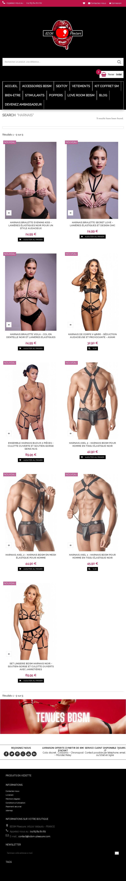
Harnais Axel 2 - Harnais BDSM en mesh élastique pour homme (31, 556)
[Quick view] (8, 212)
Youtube (28, 753)
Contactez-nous (12, 791)
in (34, 753)
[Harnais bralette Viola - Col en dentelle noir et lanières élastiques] (31, 292)
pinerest (17, 753)
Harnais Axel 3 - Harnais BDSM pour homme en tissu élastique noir (92, 444)
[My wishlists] (84, 3)
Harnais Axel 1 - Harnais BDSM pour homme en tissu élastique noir (92, 556)
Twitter (11, 753)
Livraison (9, 795)
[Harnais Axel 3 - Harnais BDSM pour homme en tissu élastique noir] (92, 400)
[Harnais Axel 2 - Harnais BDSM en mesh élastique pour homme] (31, 512)
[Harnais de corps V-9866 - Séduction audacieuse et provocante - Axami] (92, 292)
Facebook (6, 753)
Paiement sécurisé (13, 807)
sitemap (9, 811)
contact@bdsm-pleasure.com (34, 836)
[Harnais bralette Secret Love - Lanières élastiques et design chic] (92, 180)
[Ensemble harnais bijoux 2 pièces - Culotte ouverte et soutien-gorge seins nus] (31, 400)
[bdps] (63, 34)
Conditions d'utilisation (15, 803)
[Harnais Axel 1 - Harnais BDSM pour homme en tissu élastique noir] (92, 512)
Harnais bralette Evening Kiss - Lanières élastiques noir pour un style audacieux (31, 225)
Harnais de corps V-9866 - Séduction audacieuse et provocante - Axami (92, 335)
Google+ (23, 753)
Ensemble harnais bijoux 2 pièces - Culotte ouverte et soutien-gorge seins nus (31, 446)
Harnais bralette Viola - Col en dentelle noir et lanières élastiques (30, 335)
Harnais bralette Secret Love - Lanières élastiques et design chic (92, 224)
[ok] (117, 853)
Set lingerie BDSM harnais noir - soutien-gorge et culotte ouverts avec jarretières (31, 666)
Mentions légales (13, 799)
